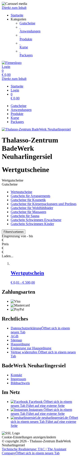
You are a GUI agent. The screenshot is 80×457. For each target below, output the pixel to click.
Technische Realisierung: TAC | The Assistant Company (34, 451)
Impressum (18, 379)
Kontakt (16, 375)
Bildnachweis (20, 383)
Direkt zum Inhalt (14, 8)
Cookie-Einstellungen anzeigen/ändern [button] (29, 437)
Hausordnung (20, 344)
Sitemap (16, 340)
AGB (14, 336)
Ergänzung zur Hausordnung (31, 348)
